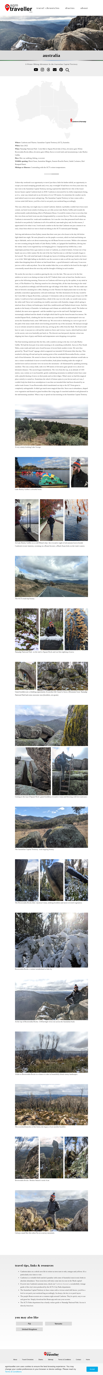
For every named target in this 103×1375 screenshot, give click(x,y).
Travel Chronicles (48, 8)
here (31, 1306)
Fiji (29, 1324)
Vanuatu (58, 1324)
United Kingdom (29, 1329)
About (84, 8)
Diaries (70, 8)
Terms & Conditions (13, 1372)
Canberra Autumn (62, 1284)
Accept (92, 1369)
